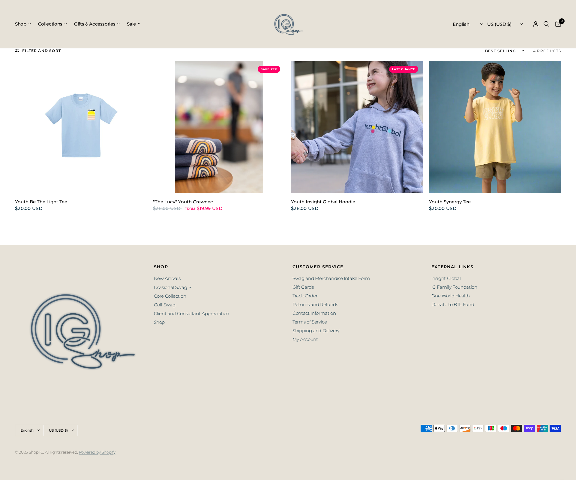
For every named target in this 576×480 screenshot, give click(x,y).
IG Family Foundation (454, 287)
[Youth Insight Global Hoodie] (357, 127)
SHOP (161, 267)
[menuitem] (24, 24)
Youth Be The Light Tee (41, 202)
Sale (131, 24)
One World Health (450, 296)
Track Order (304, 296)
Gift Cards (303, 287)
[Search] (546, 24)
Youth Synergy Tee (450, 202)
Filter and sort (41, 50)
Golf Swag (165, 305)
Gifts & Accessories (95, 24)
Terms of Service (309, 322)
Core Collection (170, 296)
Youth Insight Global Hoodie (323, 202)
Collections (50, 24)
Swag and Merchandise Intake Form (331, 278)
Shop (20, 24)
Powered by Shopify (97, 452)
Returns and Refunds (315, 304)
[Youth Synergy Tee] (495, 127)
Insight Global (446, 278)
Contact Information (314, 313)
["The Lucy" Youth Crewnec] (219, 127)
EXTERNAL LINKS (452, 267)
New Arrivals (167, 278)
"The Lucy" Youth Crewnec (183, 202)
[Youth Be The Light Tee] (81, 127)
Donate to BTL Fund (452, 304)
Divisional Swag (170, 287)
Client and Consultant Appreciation (191, 313)
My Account (305, 339)
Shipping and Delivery (316, 330)
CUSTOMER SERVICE (317, 267)
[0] (556, 24)
